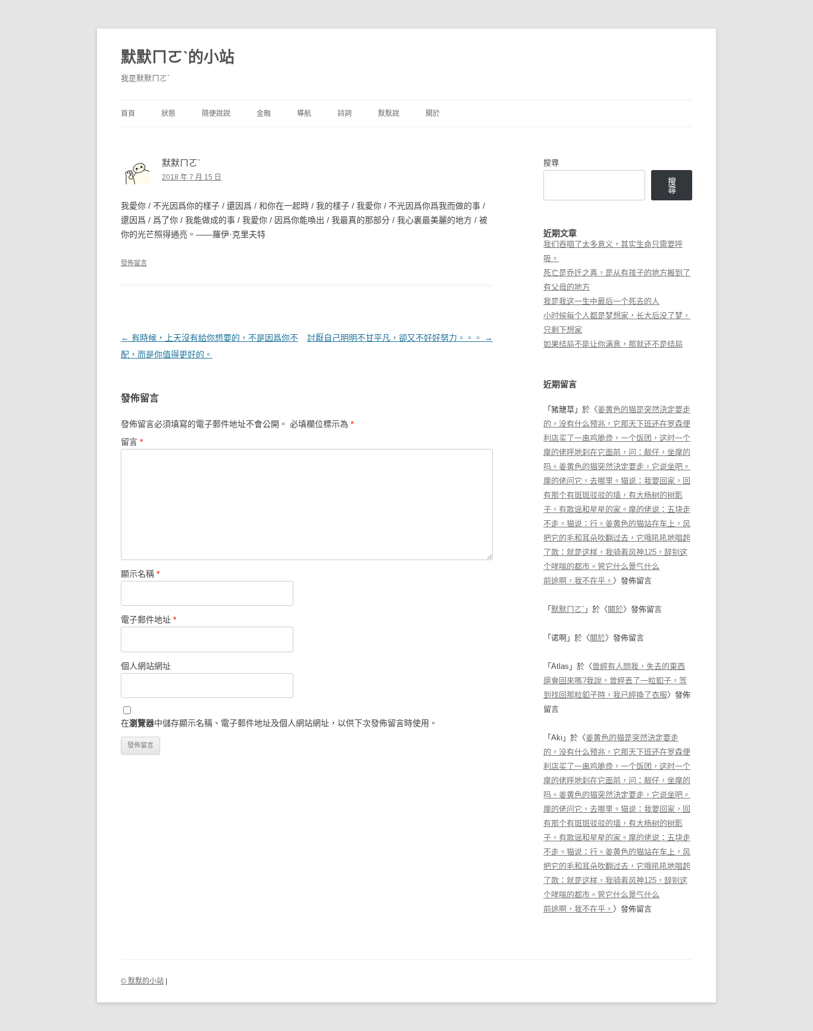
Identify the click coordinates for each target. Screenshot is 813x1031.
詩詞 (344, 113)
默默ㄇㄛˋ (567, 609)
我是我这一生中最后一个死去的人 (601, 301)
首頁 (128, 113)
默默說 (388, 113)
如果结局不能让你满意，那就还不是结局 (613, 344)
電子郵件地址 (148, 619)
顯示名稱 (140, 574)
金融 (264, 113)
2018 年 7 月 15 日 (191, 177)
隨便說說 (216, 113)
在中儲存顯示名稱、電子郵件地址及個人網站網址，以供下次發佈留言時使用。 (279, 723)
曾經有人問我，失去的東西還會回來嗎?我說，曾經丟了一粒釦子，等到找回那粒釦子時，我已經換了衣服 (615, 680)
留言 (132, 442)
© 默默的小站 (142, 981)
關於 (433, 113)
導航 (304, 113)
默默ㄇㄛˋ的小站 (177, 57)
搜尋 (551, 162)
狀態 (168, 113)
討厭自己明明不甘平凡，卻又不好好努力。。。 (400, 337)
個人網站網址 (146, 666)
